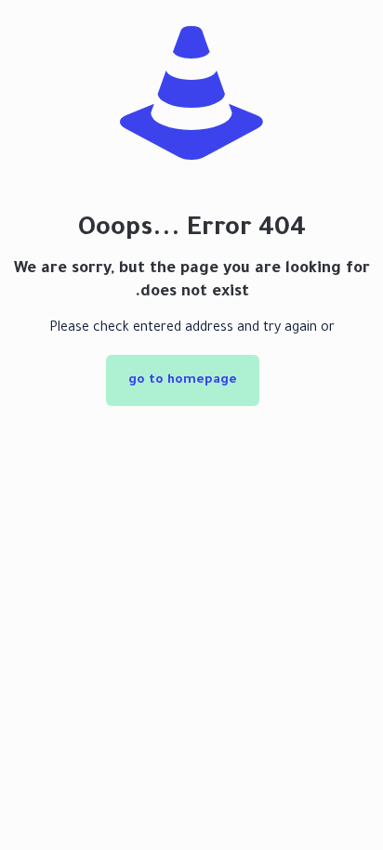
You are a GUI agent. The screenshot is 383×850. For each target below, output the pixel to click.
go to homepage (182, 380)
